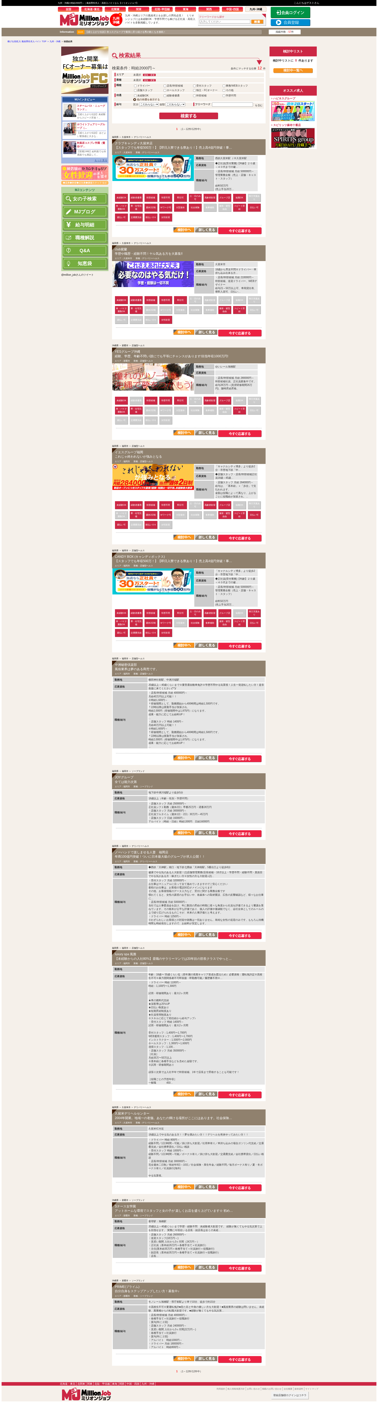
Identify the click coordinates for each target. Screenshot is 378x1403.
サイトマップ (311, 1389)
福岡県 (115, 137)
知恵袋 (85, 263)
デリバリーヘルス (142, 137)
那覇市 (125, 345)
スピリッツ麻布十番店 (287, 125)
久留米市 (126, 137)
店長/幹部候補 (175, 85)
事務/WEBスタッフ (237, 85)
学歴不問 (231, 95)
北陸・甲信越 (163, 10)
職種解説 (84, 237)
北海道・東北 (93, 10)
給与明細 (84, 224)
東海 (186, 10)
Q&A (85, 250)
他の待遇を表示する (148, 99)
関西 (210, 10)
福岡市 (125, 446)
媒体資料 (299, 1389)
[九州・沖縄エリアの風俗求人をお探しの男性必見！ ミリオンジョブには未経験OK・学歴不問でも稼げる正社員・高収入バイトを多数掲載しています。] (91, 24)
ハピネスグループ (284, 98)
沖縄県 (115, 345)
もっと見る (100, 160)
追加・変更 (149, 75)
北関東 (116, 10)
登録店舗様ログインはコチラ (290, 1395)
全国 (69, 10)
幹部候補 (201, 95)
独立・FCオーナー (207, 90)
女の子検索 (85, 198)
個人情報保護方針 (236, 1389)
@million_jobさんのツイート (77, 274)
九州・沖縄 (257, 10)
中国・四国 (233, 10)
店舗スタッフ (145, 90)
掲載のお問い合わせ (272, 1389)
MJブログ (84, 211)
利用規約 (221, 1389)
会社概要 (288, 1389)
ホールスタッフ (176, 90)
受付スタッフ (204, 85)
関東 (140, 10)
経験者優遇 (173, 95)
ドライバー (143, 85)
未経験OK (143, 95)
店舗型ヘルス (138, 345)
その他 (229, 90)
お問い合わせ (253, 1389)
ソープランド (138, 771)
